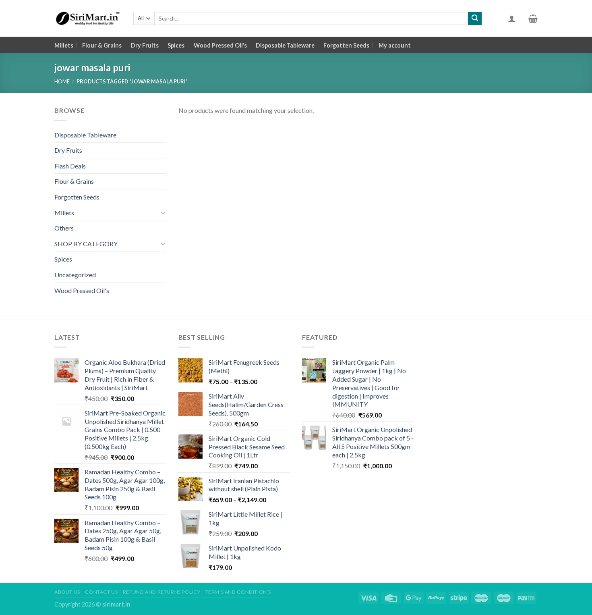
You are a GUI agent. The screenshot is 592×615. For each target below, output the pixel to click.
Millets (63, 45)
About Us (67, 592)
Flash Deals (70, 166)
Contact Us (101, 592)
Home (62, 81)
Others (64, 228)
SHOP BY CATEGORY (86, 243)
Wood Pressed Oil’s (220, 45)
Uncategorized (75, 274)
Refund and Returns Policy (161, 592)
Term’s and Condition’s (238, 592)
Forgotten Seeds (346, 45)
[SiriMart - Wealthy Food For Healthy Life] (87, 18)
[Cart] (533, 18)
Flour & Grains (102, 45)
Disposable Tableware (285, 45)
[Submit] (475, 18)
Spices (176, 45)
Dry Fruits (145, 45)
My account (395, 45)
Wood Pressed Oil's (81, 290)
